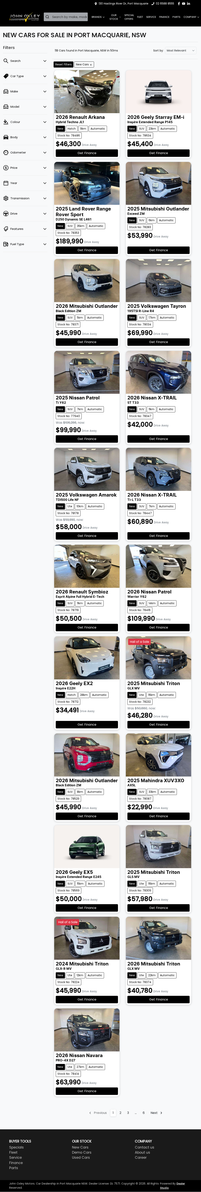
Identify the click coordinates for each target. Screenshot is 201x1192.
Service (151, 17)
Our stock (114, 17)
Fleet (140, 17)
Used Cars (81, 1157)
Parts (176, 17)
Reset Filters (63, 64)
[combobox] (66, 17)
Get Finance (87, 153)
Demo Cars (81, 1152)
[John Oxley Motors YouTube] (184, 3)
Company (190, 17)
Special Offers (129, 17)
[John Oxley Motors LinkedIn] (189, 3)
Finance (164, 17)
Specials (16, 1147)
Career (141, 1157)
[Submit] (48, 17)
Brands (97, 17)
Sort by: (158, 50)
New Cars (80, 1147)
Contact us (144, 1147)
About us (142, 1152)
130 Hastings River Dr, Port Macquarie (123, 3)
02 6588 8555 (165, 3)
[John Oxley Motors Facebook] (179, 3)
